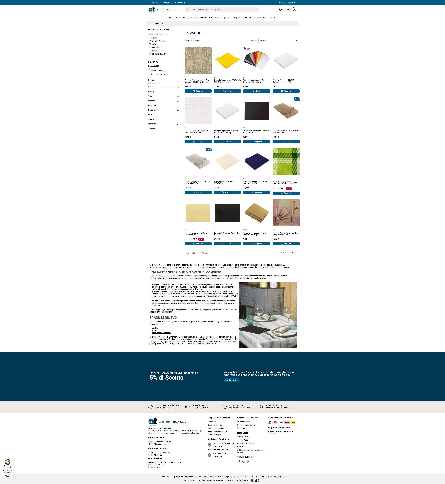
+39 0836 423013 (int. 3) (275, 405)
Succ (295, 253)
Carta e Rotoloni (155, 47)
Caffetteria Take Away (158, 34)
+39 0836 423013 (220, 454)
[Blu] (244, 48)
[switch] (7, 475)
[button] (198, 91)
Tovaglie (152, 44)
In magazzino (158, 70)
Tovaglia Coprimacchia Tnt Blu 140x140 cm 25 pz (255, 182)
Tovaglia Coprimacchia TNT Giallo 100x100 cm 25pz (227, 81)
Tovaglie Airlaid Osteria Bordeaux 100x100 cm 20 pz (286, 234)
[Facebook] (239, 462)
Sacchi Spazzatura (156, 51)
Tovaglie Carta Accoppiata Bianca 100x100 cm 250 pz (198, 132)
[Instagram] (243, 462)
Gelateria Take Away (157, 54)
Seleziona (279, 40)
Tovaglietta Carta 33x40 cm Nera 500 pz (227, 234)
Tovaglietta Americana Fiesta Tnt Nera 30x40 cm (256, 132)
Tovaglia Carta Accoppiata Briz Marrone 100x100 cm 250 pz (197, 81)
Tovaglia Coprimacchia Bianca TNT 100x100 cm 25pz (226, 132)
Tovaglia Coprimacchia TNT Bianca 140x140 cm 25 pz (283, 81)
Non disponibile (158, 74)
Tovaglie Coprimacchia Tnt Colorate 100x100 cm (253, 81)
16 (290, 253)
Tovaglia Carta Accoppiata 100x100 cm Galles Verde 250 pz (285, 183)
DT (185, 77)
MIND (213, 480)
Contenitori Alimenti (157, 41)
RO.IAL (245, 128)
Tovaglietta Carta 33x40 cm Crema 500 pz (196, 234)
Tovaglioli (153, 38)
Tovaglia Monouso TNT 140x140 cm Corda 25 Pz (286, 132)
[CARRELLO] (294, 9)
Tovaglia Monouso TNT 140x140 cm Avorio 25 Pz (198, 182)
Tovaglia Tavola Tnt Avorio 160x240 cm (224, 182)
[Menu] (11, 459)
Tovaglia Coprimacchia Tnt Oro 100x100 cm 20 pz (255, 234)
